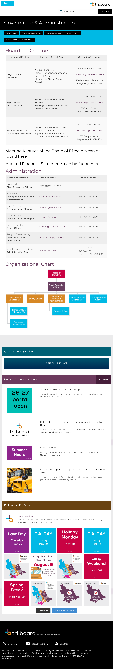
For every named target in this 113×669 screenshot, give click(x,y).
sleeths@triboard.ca (50, 196)
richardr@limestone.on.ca (90, 74)
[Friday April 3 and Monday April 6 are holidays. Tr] (96, 566)
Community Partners (31, 33)
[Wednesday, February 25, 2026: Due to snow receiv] (69, 593)
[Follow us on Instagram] (30, 505)
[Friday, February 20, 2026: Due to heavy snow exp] (96, 593)
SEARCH (105, 11)
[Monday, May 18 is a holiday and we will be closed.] (69, 540)
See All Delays (56, 363)
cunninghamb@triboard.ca (54, 226)
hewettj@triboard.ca (50, 217)
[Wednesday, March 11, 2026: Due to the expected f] (43, 593)
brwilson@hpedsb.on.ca (89, 102)
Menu (7, 3)
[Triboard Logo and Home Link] (31, 632)
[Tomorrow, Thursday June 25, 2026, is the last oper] (16, 540)
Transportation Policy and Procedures (62, 33)
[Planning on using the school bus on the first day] (43, 566)
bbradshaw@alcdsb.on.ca (90, 130)
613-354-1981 (13, 644)
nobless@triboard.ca (50, 207)
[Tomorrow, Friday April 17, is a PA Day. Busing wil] (96, 540)
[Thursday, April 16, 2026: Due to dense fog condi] (16, 566)
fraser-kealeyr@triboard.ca (53, 237)
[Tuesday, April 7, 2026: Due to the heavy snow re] (69, 566)
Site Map (63, 644)
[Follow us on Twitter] (25, 505)
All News (103, 379)
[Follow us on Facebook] (20, 505)
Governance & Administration (19, 40)
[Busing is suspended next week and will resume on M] (16, 593)
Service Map (11, 33)
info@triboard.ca (48, 250)
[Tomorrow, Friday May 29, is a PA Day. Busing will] (43, 540)
